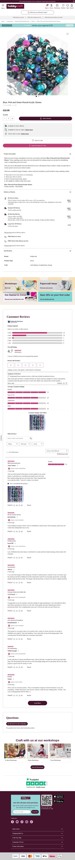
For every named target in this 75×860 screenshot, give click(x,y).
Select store (29, 130)
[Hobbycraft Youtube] (17, 821)
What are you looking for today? (38, 12)
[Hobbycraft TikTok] (31, 821)
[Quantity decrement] (5, 118)
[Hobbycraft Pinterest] (26, 821)
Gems (33, 21)
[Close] (74, 1)
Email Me (35, 812)
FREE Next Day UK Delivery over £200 (53, 17)
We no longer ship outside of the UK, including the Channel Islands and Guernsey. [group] (37, 1)
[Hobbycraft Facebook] (12, 821)
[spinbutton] (8, 118)
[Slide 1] (36, 96)
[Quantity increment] (12, 118)
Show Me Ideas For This (38, 145)
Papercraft (10, 21)
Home (2, 21)
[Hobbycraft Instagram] (21, 821)
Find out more (8, 232)
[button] (37, 64)
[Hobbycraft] (15, 7)
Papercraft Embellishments (22, 21)
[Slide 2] (38, 96)
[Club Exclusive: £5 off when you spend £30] (37, 25)
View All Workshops (37, 767)
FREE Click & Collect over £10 (34, 17)
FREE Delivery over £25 (18, 17)
